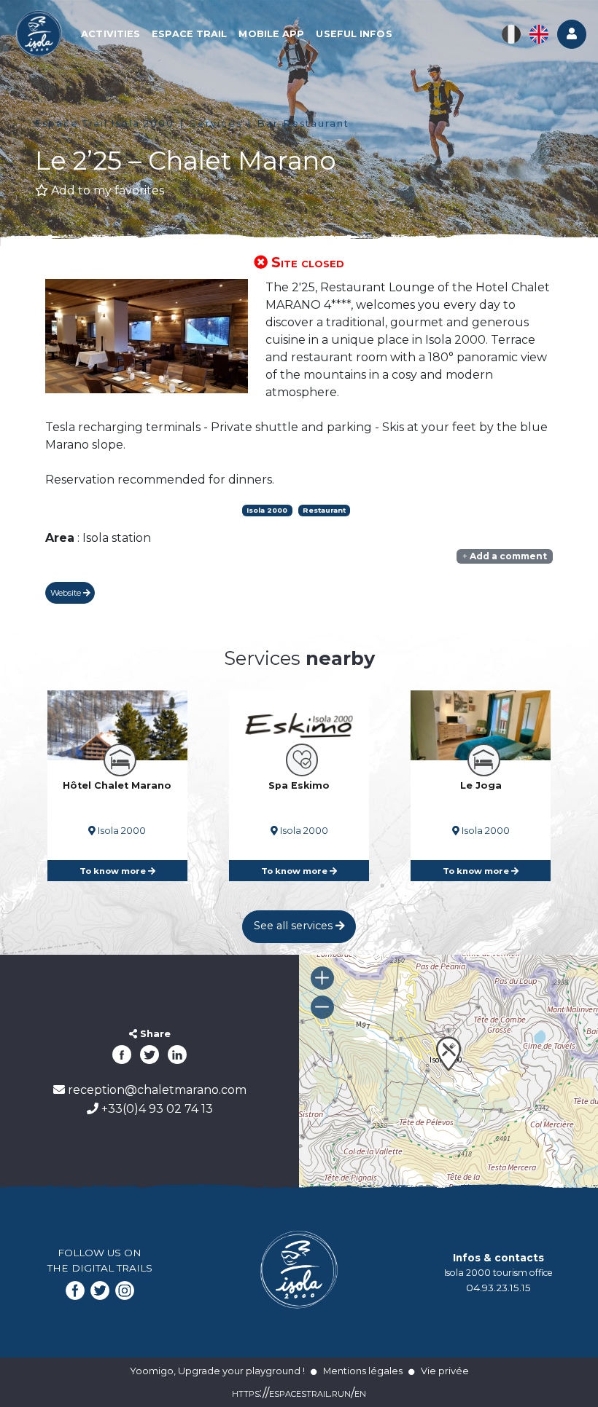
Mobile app (271, 33)
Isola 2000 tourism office (498, 1272)
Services (216, 123)
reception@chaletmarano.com (155, 1090)
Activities (110, 33)
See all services (294, 925)
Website (66, 593)
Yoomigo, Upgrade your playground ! (217, 1370)
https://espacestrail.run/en (299, 1393)
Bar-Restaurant (303, 123)
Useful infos (354, 33)
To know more (113, 871)
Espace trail (189, 33)
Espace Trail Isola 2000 (104, 123)
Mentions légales (363, 1370)
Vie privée (445, 1370)
